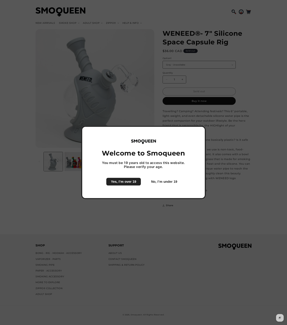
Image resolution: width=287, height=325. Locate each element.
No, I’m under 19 (164, 182)
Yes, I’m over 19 (123, 182)
